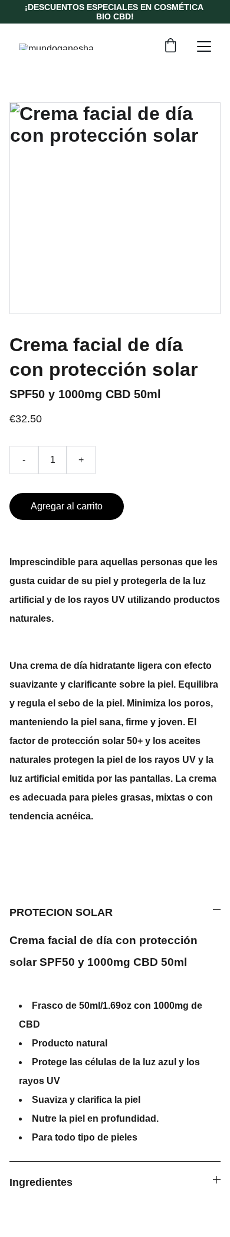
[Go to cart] (170, 46)
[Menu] (204, 46)
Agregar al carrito (67, 506)
